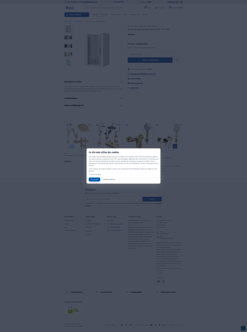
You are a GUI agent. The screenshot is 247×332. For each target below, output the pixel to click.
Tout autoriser (94, 179)
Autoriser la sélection (109, 179)
